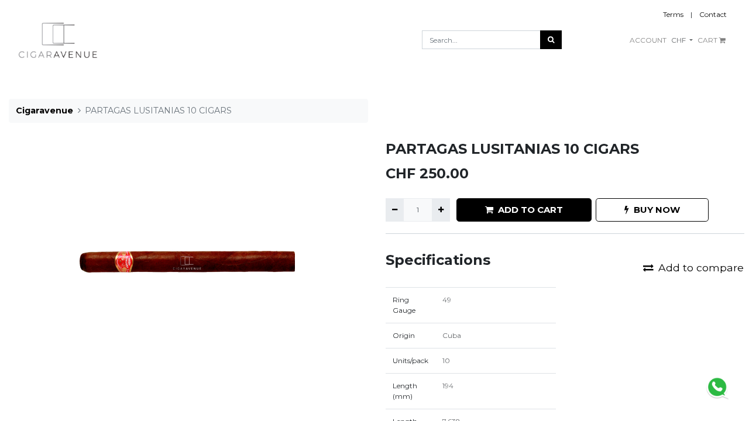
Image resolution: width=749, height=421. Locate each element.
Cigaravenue (44, 110)
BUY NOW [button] (657, 209)
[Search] (551, 39)
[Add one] (441, 210)
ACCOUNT (648, 40)
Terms (673, 14)
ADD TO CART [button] (530, 209)
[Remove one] (395, 210)
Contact (713, 14)
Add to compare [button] (701, 267)
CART (708, 40)
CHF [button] (679, 40)
